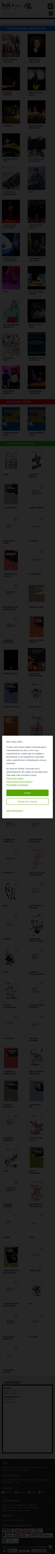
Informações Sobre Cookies (18, 781)
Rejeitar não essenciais (27, 801)
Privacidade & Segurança (17, 784)
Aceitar (27, 792)
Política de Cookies (14, 778)
